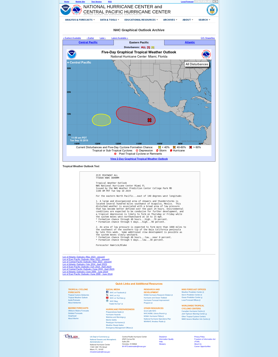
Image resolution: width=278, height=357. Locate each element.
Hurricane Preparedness (120, 309)
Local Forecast (187, 2)
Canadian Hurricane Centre (192, 311)
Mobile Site (80, 2)
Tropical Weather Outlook (78, 297)
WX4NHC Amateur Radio (153, 321)
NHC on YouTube (115, 298)
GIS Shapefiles (208, 38)
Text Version (96, 2)
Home (66, 2)
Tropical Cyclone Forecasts (78, 291)
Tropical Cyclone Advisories (78, 295)
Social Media (113, 289)
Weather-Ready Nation (115, 325)
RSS (110, 2)
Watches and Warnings (115, 317)
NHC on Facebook (116, 292)
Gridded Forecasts (75, 313)
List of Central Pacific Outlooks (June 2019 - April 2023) (88, 269)
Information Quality (166, 339)
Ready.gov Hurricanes (114, 322)
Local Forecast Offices (190, 300)
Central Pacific (88, 42)
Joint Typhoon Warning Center (193, 313)
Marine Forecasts (78, 308)
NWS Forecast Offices (194, 289)
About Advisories (74, 302)
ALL (143, 47)
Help (161, 341)
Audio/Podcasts (74, 300)
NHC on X (113, 295)
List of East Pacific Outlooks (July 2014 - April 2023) (87, 267)
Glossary (162, 344)
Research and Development (152, 291)
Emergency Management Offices (118, 327)
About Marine (73, 318)
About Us (197, 344)
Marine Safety (111, 320)
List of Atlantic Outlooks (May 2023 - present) (84, 257)
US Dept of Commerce (98, 336)
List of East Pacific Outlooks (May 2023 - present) (86, 259)
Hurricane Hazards (113, 314)
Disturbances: (132, 47)
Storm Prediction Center (191, 295)
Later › (103, 38)
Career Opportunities (202, 346)
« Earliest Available (72, 38)
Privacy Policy (199, 336)
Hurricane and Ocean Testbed (155, 297)
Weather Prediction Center (192, 292)
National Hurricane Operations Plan (157, 319)
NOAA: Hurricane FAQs (153, 316)
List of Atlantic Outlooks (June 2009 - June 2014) (85, 272)
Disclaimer (163, 336)
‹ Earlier (90, 38)
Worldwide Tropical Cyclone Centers (193, 307)
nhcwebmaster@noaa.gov (100, 352)
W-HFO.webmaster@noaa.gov (134, 346)
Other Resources (153, 308)
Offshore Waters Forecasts (78, 310)
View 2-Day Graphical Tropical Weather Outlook (139, 159)
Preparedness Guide (114, 312)
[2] (152, 47)
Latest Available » (119, 38)
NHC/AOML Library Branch (154, 313)
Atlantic (190, 42)
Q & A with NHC (150, 311)
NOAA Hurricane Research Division (157, 295)
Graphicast (72, 316)
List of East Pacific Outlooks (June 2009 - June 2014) (88, 274)
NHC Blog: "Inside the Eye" (113, 302)
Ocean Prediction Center (191, 297)
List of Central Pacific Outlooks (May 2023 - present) (87, 262)
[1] (148, 47)
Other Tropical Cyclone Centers (194, 316)
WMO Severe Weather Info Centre (195, 319)
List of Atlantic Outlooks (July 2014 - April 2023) (85, 264)
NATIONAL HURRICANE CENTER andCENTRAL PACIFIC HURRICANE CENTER (127, 9)
